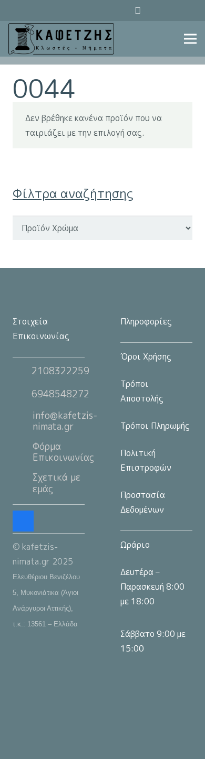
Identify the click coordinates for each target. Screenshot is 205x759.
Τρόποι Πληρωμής (155, 425)
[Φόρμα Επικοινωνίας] (23, 451)
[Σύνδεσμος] (61, 39)
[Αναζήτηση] (109, 10)
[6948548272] (22, 394)
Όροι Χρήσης (145, 356)
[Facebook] (186, 10)
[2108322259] (22, 371)
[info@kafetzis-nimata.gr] (23, 421)
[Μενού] (190, 39)
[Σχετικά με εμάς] (23, 483)
